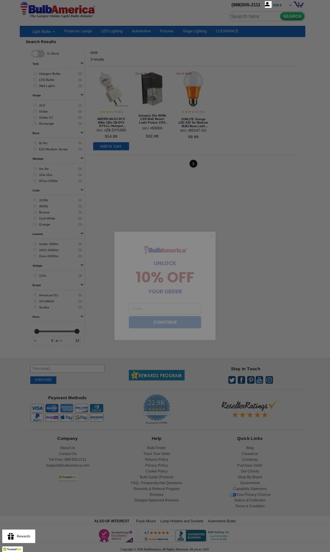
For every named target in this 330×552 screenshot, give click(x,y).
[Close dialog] (211, 226)
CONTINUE (165, 312)
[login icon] (268, 4)
